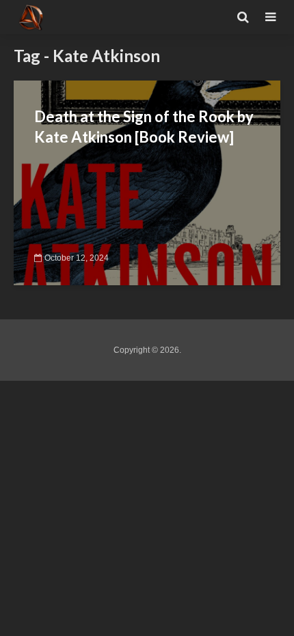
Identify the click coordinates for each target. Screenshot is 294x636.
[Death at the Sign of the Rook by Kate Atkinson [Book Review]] (147, 182)
